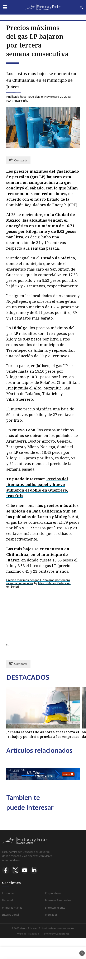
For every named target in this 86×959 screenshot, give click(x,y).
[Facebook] (5, 870)
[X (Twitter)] (15, 870)
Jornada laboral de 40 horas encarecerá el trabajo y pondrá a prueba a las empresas (42, 734)
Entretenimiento (55, 907)
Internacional (10, 914)
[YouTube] (24, 870)
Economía (8, 893)
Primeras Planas (12, 907)
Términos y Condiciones (55, 933)
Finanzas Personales (58, 900)
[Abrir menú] (4, 7)
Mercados (51, 914)
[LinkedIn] (34, 870)
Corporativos (53, 893)
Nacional (7, 900)
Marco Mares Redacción (54, 583)
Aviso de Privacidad (28, 933)
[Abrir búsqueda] (81, 7)
